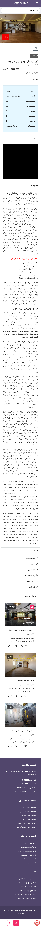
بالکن (33, 564)
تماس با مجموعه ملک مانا (27, 898)
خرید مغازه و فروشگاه (28, 855)
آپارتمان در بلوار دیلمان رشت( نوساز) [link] (21, 630)
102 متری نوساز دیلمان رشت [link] (23, 680)
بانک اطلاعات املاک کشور (27, 886)
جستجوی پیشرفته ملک (28, 890)
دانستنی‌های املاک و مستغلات (25, 894)
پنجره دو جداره (30, 575)
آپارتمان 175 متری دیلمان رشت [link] (22, 730)
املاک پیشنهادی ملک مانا (27, 882)
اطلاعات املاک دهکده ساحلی (26, 823)
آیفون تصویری (30, 558)
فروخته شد (34, 56)
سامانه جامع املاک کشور (27, 879)
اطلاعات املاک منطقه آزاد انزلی (26, 827)
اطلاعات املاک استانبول (28, 819)
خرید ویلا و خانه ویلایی (28, 843)
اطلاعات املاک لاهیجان (28, 815)
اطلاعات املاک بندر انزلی (28, 811)
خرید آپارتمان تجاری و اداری (27, 851)
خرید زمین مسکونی (29, 863)
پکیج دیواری (31, 581)
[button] (35, 48)
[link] (20, 614)
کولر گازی (32, 587)
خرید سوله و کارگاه (29, 859)
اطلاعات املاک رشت (29, 807)
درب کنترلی (31, 569)
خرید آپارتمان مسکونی (28, 847)
